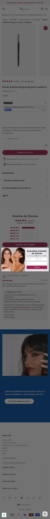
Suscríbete (36, 267)
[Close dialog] (47, 249)
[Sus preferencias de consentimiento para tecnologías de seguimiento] (4, 515)
